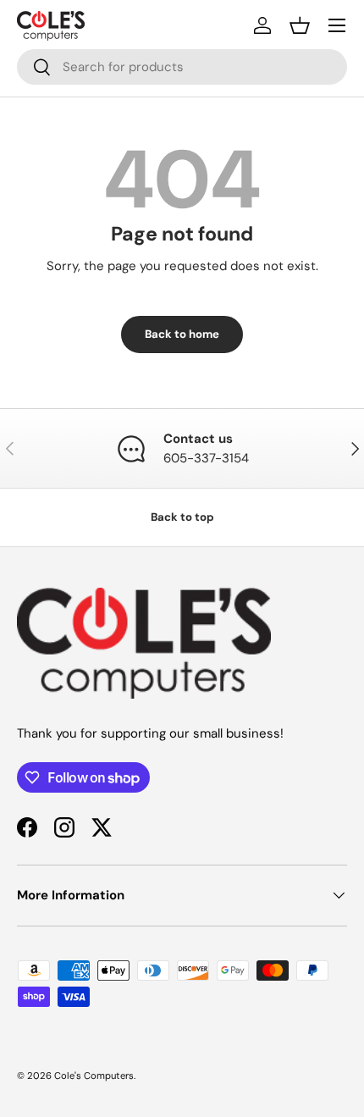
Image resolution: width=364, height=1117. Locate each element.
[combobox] (182, 67)
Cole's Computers (94, 1075)
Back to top (182, 517)
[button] (299, 25)
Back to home (182, 334)
